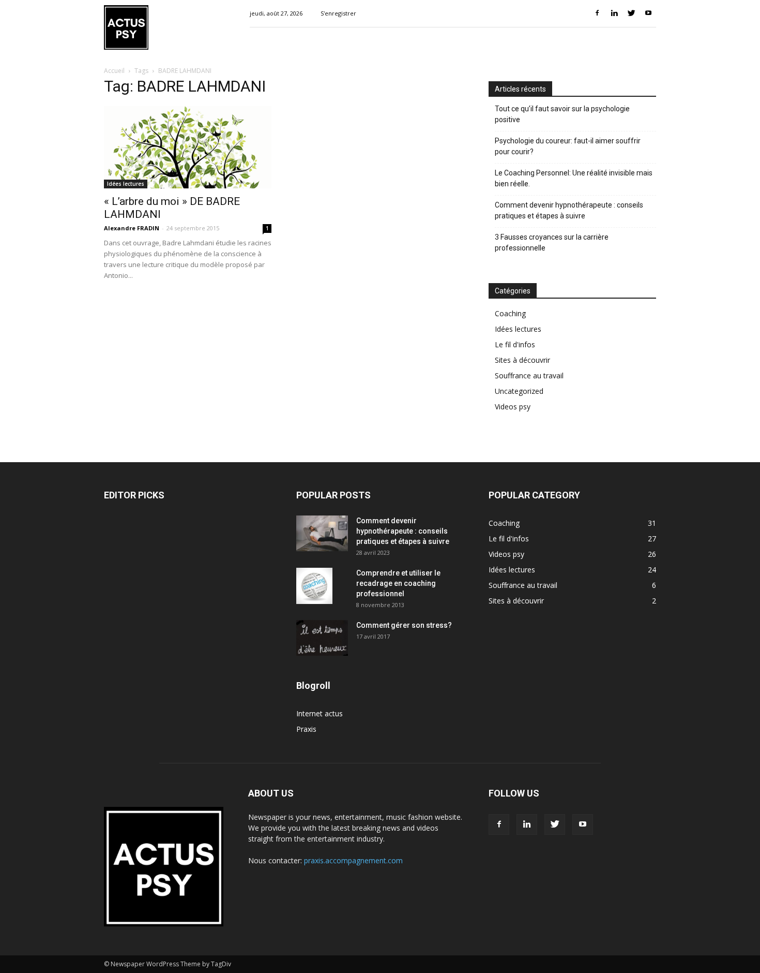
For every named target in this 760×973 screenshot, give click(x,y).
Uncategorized (519, 391)
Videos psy (512, 406)
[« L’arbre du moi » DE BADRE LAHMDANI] (187, 147)
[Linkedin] (614, 13)
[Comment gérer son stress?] (322, 638)
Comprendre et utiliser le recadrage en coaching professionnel (398, 583)
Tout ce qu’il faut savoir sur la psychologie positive (562, 114)
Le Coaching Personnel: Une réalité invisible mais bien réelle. (573, 178)
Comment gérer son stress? (404, 625)
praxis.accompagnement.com (353, 860)
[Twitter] (631, 13)
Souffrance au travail (529, 375)
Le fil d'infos (515, 344)
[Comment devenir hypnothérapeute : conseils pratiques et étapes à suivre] (322, 533)
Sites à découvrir (522, 360)
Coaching (510, 313)
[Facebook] (597, 13)
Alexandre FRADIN (131, 228)
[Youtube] (648, 13)
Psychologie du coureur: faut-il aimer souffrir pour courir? (568, 146)
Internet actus (319, 713)
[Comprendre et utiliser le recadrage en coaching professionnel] (314, 586)
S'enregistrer (338, 13)
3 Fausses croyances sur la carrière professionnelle (552, 242)
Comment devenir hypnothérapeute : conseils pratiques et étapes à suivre (569, 210)
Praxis (306, 729)
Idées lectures (125, 183)
